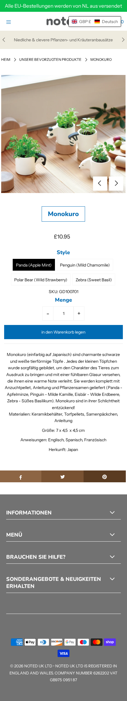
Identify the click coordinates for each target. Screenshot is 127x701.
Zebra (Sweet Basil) (94, 279)
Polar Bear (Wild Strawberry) (40, 279)
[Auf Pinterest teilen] (105, 476)
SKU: (53, 291)
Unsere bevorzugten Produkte (50, 59)
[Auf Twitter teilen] (62, 476)
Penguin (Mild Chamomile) (85, 265)
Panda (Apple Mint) (34, 265)
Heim (5, 59)
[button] (95, 22)
